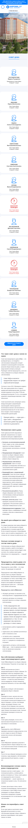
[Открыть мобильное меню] (2, 7)
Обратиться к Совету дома (14, 344)
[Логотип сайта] (14, 7)
